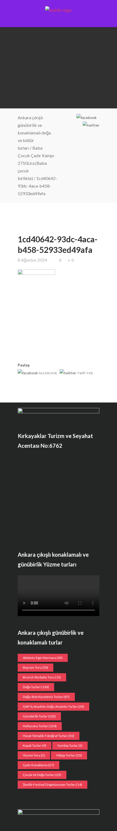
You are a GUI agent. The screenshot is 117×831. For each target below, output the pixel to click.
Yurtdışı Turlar (69, 745)
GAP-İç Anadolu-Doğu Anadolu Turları (53, 706)
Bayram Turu (35, 667)
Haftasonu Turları (40, 726)
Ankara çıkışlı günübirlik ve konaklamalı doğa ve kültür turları (34, 132)
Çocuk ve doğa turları (42, 775)
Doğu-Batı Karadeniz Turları (46, 697)
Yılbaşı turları (69, 755)
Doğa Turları (36, 687)
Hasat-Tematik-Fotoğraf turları (48, 736)
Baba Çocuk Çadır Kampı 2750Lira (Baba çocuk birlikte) (36, 163)
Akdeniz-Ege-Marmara (43, 658)
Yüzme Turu (34, 755)
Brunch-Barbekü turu (42, 677)
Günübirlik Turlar (39, 716)
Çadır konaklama (38, 765)
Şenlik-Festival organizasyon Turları (52, 784)
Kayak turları (34, 745)
